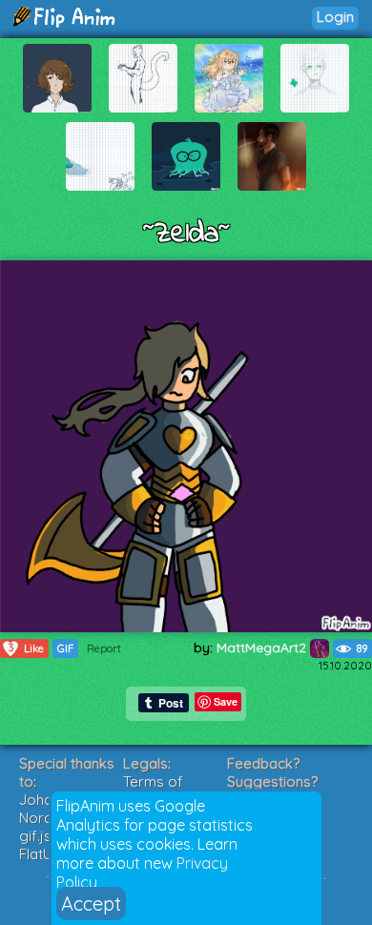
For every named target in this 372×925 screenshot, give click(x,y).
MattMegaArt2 (263, 647)
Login (335, 17)
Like (27, 648)
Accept (91, 903)
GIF (65, 648)
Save (226, 701)
